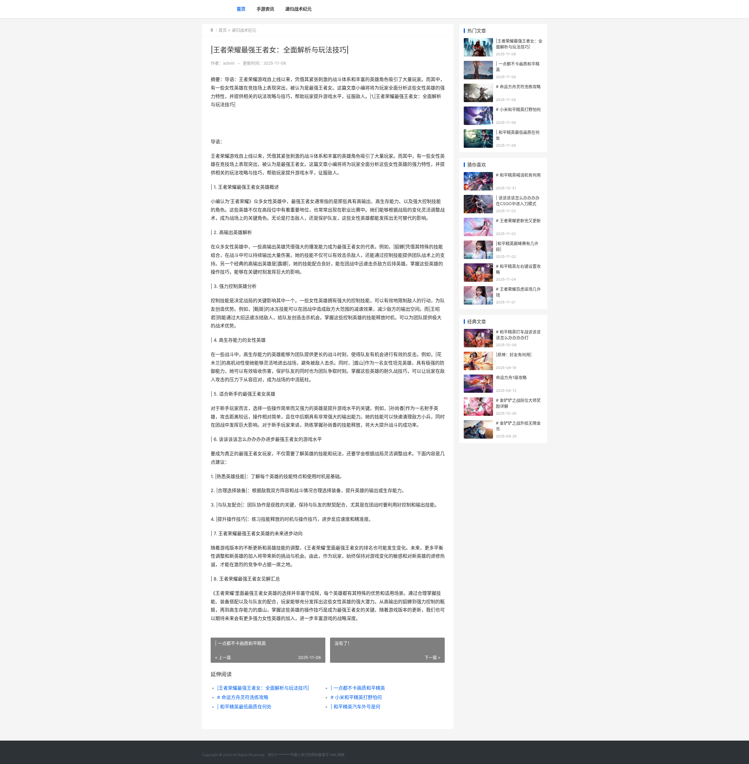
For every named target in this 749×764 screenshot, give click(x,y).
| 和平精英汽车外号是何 (355, 707)
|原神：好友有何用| (514, 354)
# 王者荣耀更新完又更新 (518, 220)
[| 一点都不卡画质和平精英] (478, 64)
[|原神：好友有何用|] (478, 355)
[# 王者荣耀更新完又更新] (478, 221)
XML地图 (337, 755)
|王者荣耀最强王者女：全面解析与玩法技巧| (263, 688)
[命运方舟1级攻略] (478, 378)
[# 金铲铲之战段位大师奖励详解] (478, 401)
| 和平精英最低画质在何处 (244, 707)
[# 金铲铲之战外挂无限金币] (478, 423)
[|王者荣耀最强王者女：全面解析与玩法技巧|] (478, 41)
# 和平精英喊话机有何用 (518, 174)
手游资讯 (265, 9)
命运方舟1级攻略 (511, 377)
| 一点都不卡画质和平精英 (358, 688)
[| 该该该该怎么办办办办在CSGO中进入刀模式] (478, 198)
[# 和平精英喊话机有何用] (478, 175)
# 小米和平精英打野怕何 (356, 697)
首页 (241, 9)
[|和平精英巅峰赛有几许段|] (478, 244)
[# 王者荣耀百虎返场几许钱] (478, 289)
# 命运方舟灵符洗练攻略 (242, 697)
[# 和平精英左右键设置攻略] (478, 267)
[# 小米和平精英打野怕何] (478, 110)
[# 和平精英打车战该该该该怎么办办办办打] (478, 332)
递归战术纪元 (298, 9)
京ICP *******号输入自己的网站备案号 (298, 755)
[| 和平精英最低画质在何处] (478, 133)
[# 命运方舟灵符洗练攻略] (478, 87)
